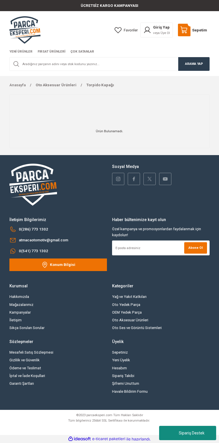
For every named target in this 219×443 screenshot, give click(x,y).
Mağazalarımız (21, 304)
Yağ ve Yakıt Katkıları (129, 296)
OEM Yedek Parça (127, 312)
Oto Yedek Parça (126, 304)
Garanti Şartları (21, 383)
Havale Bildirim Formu (130, 391)
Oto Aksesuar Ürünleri (130, 320)
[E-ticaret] (108, 439)
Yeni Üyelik (121, 360)
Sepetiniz (120, 352)
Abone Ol (195, 248)
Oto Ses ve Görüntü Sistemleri (137, 328)
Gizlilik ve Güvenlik (24, 360)
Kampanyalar (20, 312)
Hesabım (119, 368)
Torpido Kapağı (100, 85)
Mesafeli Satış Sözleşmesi (31, 352)
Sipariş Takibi (123, 376)
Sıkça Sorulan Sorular (26, 328)
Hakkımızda (19, 296)
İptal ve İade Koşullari (27, 376)
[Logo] (24, 30)
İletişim (15, 320)
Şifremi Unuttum (125, 383)
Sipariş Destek (191, 433)
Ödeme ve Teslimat (25, 368)
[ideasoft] (79, 439)
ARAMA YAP (194, 64)
